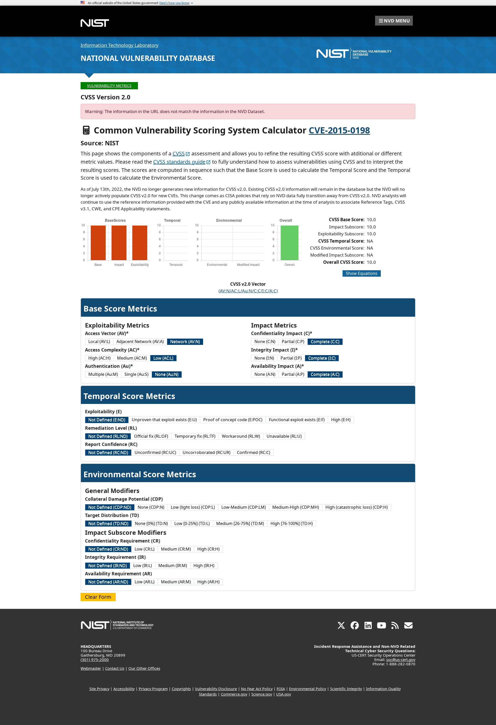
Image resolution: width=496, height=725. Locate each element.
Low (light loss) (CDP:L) (193, 507)
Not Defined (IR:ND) (107, 565)
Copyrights (181, 688)
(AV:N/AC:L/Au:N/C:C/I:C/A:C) (248, 291)
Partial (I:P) (291, 358)
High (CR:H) (208, 549)
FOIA (281, 688)
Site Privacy (99, 688)
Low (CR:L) (144, 549)
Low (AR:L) (144, 582)
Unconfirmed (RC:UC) (155, 452)
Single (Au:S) (137, 374)
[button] (394, 21)
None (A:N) (264, 374)
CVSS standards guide (179, 161)
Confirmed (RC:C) (253, 452)
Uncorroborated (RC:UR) (206, 452)
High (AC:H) (99, 358)
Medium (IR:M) (172, 565)
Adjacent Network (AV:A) (140, 341)
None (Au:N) (167, 374)
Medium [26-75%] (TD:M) (240, 523)
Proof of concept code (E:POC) (232, 420)
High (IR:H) (203, 565)
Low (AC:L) (163, 358)
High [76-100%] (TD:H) (291, 523)
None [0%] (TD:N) (151, 523)
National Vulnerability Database (148, 58)
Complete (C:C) (325, 341)
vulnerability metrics (109, 85)
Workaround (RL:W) (241, 436)
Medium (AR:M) (176, 582)
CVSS (179, 153)
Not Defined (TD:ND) (108, 523)
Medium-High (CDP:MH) (295, 507)
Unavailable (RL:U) (284, 436)
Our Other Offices (144, 668)
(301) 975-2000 (95, 659)
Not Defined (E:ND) (106, 420)
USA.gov (283, 694)
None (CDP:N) (151, 507)
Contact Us (114, 668)
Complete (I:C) (322, 358)
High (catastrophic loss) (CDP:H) (357, 507)
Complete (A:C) (325, 374)
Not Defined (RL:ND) (108, 436)
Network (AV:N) (185, 341)
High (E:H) (341, 420)
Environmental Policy (307, 688)
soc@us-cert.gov (400, 659)
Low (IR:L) (142, 565)
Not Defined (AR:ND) (108, 582)
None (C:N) (264, 341)
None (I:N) (264, 358)
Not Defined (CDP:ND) (109, 507)
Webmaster (91, 668)
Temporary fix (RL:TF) (195, 436)
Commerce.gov (234, 694)
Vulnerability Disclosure (216, 688)
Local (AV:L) (99, 341)
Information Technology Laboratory (119, 45)
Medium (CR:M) (176, 549)
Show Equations (361, 273)
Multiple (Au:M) (103, 374)
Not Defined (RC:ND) (108, 452)
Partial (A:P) (293, 374)
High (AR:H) (208, 582)
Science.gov (261, 694)
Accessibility (124, 688)
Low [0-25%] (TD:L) (192, 523)
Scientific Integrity (346, 688)
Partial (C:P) (293, 341)
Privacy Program (153, 688)
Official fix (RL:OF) (151, 436)
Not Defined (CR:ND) (108, 549)
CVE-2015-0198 (339, 130)
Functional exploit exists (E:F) (297, 420)
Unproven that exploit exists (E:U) (164, 420)
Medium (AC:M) (132, 358)
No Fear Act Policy (257, 688)
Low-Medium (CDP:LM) (243, 507)
